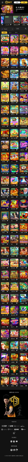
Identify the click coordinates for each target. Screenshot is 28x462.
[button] (12, 29)
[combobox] (7, 29)
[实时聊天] (24, 51)
